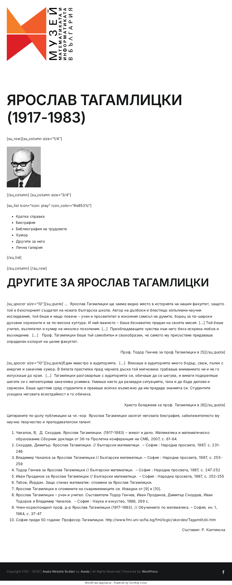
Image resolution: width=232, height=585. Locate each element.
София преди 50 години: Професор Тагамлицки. (60, 519)
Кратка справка (30, 216)
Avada (85, 571)
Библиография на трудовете (41, 229)
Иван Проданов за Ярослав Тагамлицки (52, 476)
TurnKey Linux (138, 582)
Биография (25, 222)
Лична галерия (29, 247)
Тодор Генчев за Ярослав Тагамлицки (51, 470)
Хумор (22, 235)
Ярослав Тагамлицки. (73, 445)
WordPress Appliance (98, 582)
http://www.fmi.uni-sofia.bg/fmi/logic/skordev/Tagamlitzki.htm (161, 519)
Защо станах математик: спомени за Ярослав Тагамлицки (98, 482)
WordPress (150, 571)
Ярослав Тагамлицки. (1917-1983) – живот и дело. (109, 432)
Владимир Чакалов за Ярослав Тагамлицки (55, 457)
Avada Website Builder (59, 571)
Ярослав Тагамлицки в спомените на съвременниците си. (68, 488)
